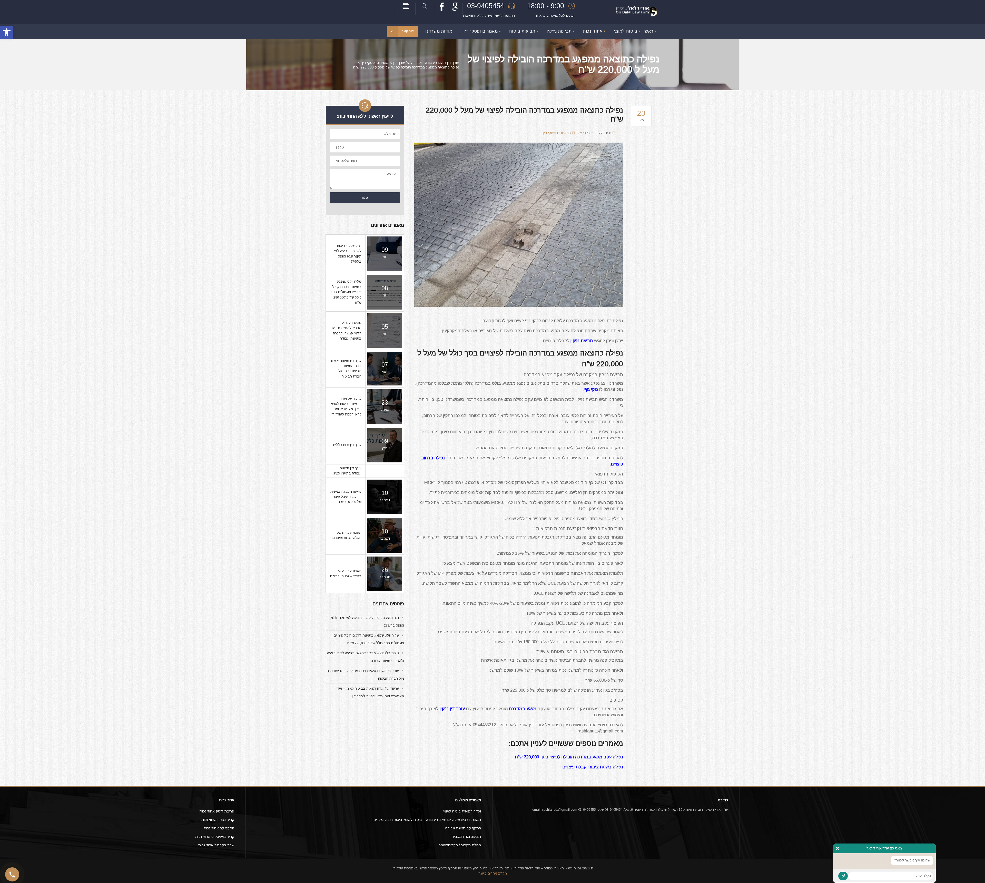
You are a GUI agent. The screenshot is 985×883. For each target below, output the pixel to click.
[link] (6, 32)
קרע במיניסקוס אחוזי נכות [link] (214, 837)
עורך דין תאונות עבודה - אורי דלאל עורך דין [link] (426, 62)
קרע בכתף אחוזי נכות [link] (217, 820)
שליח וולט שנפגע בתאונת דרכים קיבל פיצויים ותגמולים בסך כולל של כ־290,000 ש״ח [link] (346, 292)
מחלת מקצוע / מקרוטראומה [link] (460, 845)
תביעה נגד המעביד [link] (466, 837)
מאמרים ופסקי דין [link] (375, 62)
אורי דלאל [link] (585, 133)
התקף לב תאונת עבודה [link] (463, 828)
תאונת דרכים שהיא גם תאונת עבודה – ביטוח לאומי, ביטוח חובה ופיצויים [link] (427, 820)
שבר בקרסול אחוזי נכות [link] (216, 845)
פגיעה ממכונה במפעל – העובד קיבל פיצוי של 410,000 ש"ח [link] (345, 497)
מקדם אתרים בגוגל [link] (492, 873)
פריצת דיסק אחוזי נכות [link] (217, 811)
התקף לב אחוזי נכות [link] (219, 828)
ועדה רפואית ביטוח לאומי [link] (462, 811)
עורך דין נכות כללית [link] (347, 445)
